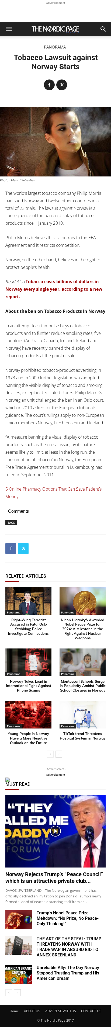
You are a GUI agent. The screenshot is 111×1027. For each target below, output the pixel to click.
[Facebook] (49, 84)
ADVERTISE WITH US (60, 1011)
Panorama (55, 47)
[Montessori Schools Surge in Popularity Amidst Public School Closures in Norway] (83, 662)
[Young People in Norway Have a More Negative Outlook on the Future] (28, 714)
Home (14, 1011)
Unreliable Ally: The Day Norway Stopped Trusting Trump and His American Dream (68, 973)
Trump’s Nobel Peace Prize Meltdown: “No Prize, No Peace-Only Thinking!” (68, 918)
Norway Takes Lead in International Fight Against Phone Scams (28, 686)
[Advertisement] (55, 12)
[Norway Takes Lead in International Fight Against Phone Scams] (28, 662)
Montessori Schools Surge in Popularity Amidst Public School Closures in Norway (83, 686)
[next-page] (59, 754)
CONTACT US (91, 1011)
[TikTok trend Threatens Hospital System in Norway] (83, 714)
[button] (8, 29)
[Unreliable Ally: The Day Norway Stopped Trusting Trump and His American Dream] (18, 974)
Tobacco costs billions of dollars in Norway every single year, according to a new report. (53, 289)
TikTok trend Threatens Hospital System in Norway (83, 735)
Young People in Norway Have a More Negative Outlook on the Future (28, 738)
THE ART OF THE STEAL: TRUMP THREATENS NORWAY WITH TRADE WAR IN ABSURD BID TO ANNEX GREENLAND (69, 946)
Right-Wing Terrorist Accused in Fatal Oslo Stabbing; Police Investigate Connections (28, 627)
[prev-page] (50, 754)
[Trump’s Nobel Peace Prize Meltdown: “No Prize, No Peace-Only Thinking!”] (18, 919)
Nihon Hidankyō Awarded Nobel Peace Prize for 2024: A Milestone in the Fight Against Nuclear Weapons (82, 629)
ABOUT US (32, 1011)
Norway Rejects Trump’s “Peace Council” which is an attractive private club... (54, 877)
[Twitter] (61, 84)
